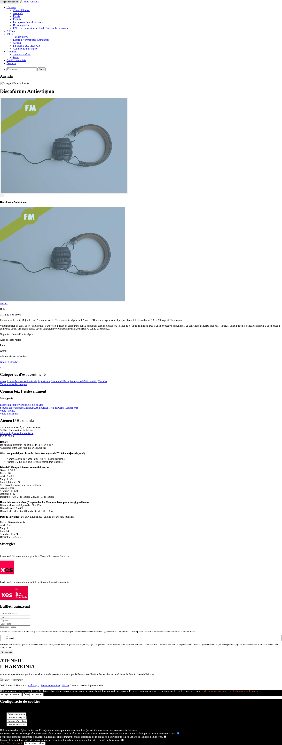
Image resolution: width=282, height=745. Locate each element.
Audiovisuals (30, 381)
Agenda (11, 31)
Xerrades (102, 381)
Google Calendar (9, 362)
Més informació (212, 691)
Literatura (56, 381)
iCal (2, 367)
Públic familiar (89, 381)
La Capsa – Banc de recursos (28, 22)
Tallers (10, 34)
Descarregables (21, 25)
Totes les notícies (22, 54)
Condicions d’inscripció (25, 48)
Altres (3, 381)
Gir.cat (65, 685)
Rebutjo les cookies (33, 694)
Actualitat (11, 51)
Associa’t (18, 13)
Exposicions (44, 381)
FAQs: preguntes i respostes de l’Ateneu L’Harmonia (40, 28)
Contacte (11, 63)
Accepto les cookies (11, 694)
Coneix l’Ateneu (21, 10)
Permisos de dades (8, 627)
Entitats (17, 19)
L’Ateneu (11, 7)
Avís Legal (33, 685)
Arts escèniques (15, 381)
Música (4, 303)
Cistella (17, 42)
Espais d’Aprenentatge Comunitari (31, 39)
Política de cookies (50, 685)
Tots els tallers (20, 36)
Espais (16, 16)
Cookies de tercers (17, 724)
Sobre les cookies (16, 714)
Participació (76, 381)
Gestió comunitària (16, 60)
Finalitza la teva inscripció (26, 45)
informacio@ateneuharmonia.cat (16, 433)
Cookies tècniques (16, 717)
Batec (16, 57)
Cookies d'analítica (17, 721)
